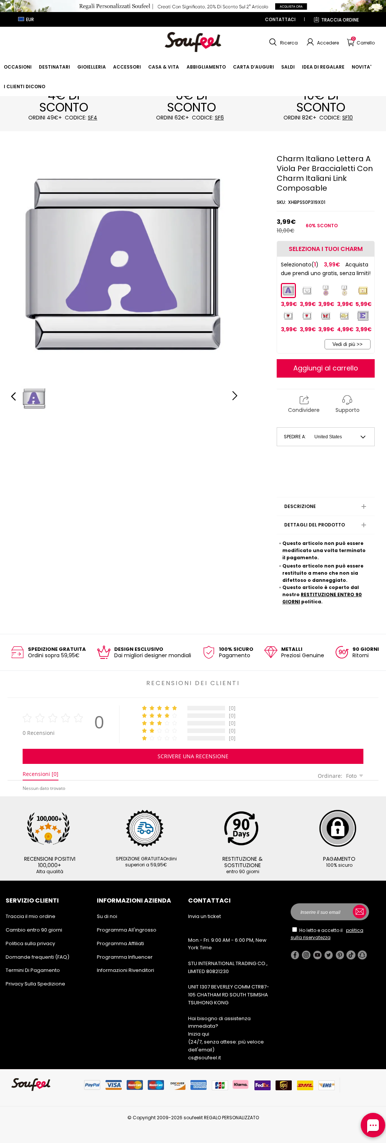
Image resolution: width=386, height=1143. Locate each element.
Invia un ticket (204, 916)
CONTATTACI (280, 19)
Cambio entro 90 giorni (34, 929)
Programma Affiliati (120, 943)
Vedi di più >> (347, 344)
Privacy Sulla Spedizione (35, 983)
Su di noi (107, 916)
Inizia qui (198, 1033)
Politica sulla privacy (30, 943)
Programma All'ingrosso (126, 929)
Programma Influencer (125, 957)
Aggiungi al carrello (325, 368)
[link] (18, 67)
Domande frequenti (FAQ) (37, 957)
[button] (282, 42)
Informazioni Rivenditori (125, 970)
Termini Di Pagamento (33, 970)
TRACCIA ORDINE (340, 20)
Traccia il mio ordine (30, 916)
